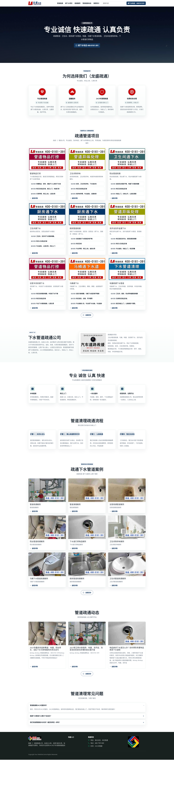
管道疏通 (60, 3)
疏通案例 (77, 3)
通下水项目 (68, 3)
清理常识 (96, 3)
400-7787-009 (99, 743)
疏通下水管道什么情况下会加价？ (41, 716)
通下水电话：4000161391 (136, 3)
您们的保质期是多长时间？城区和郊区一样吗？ (45, 722)
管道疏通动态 (87, 3)
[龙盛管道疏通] (34, 3)
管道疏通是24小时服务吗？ (39, 705)
